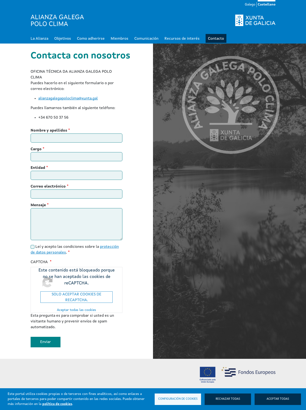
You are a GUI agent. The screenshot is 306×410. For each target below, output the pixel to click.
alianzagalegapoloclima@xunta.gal (68, 98)
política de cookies (57, 404)
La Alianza (39, 39)
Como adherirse (91, 39)
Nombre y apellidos (49, 131)
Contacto (216, 39)
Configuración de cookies (177, 399)
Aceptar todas (278, 399)
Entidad (38, 168)
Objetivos (62, 39)
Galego (250, 4)
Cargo (36, 149)
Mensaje (38, 205)
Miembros (119, 39)
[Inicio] (57, 20)
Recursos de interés (182, 39)
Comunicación (146, 39)
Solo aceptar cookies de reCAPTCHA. (76, 297)
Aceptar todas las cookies (76, 310)
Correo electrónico (48, 186)
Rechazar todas (228, 399)
